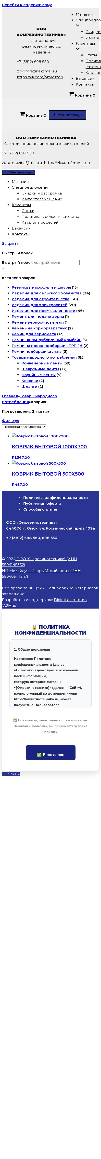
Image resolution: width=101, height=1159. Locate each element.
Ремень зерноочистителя (38, 322)
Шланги (29, 386)
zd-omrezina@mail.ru (37, 71)
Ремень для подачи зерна (38, 316)
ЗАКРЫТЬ (11, 774)
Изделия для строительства (40, 299)
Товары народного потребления (44, 357)
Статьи (92, 55)
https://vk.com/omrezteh (40, 77)
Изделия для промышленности (43, 310)
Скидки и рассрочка (42, 193)
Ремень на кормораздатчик (39, 328)
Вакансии (85, 78)
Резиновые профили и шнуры (41, 287)
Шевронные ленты (40, 369)
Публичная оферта (42, 503)
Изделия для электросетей (39, 304)
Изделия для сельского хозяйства (47, 293)
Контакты (85, 84)
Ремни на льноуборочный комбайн (46, 339)
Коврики (30, 380)
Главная (10, 396)
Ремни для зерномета (34, 334)
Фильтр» (10, 420)
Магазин (85, 14)
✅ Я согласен (50, 755)
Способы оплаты (40, 509)
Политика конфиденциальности (55, 497)
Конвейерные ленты (42, 363)
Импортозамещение (42, 199)
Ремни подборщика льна (37, 351)
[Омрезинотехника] (9, 64)
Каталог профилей (40, 222)
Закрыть (10, 243)
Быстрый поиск (17, 262)
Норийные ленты (39, 374)
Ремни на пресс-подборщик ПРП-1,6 (47, 345)
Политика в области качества (50, 216)
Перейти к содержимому (27, 4)
